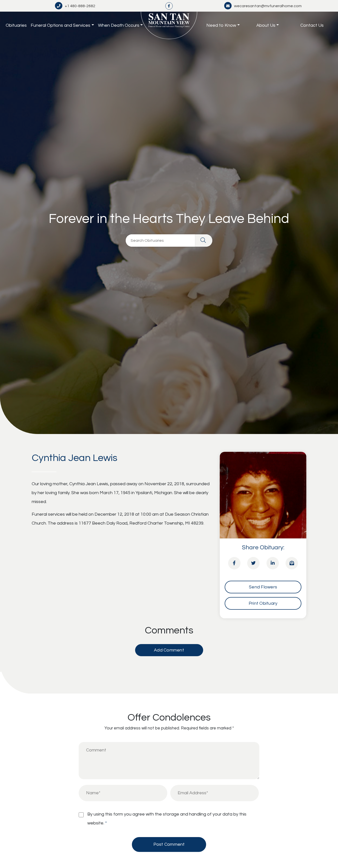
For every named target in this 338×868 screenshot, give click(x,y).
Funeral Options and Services (60, 25)
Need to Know (221, 25)
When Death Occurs (118, 25)
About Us (265, 25)
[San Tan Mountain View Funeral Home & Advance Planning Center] (169, 25)
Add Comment (169, 650)
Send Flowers (263, 587)
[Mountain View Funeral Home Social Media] (169, 5)
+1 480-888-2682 (80, 6)
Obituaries (16, 25)
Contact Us (312, 25)
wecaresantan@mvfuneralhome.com (268, 6)
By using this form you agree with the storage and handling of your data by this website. (166, 818)
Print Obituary (263, 603)
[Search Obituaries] (203, 240)
